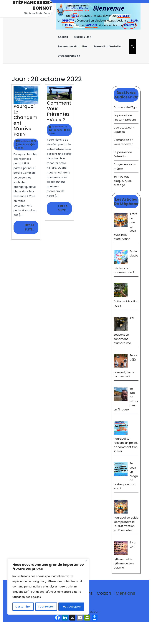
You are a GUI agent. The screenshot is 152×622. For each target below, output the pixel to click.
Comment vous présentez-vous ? (59, 111)
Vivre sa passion (69, 56)
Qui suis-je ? (83, 37)
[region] (48, 586)
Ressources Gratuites (72, 46)
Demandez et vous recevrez (123, 142)
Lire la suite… (31, 228)
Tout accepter (71, 606)
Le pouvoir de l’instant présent (125, 117)
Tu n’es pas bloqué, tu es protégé (123, 181)
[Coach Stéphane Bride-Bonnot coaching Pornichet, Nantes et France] (98, 16)
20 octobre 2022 (27, 141)
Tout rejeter (46, 606)
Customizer (23, 606)
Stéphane (23, 144)
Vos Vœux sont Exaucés (124, 130)
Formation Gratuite (107, 46)
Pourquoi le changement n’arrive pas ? (25, 120)
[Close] (86, 560)
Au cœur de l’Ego (125, 107)
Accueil (63, 37)
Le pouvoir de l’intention (123, 154)
